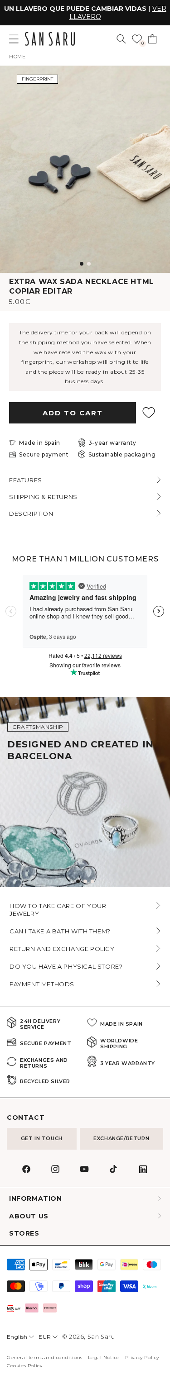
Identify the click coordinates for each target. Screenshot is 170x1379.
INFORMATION (35, 1199)
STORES (24, 1233)
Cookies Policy (24, 1366)
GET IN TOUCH (42, 1138)
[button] (121, 38)
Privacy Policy (142, 1357)
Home (17, 56)
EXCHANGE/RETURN (121, 1138)
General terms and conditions (45, 1357)
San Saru (101, 1336)
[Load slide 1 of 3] (78, 881)
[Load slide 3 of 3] (92, 881)
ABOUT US (29, 1216)
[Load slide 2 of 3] (85, 881)
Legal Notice (104, 1357)
